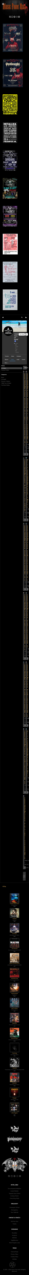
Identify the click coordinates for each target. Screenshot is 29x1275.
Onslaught (3, 379)
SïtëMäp (14, 1259)
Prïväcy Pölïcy (14, 1254)
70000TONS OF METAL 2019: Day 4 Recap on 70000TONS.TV (27, 621)
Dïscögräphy (14, 1210)
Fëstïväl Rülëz (14, 1252)
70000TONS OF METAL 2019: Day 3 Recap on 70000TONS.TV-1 (27, 553)
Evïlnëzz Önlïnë (14, 1196)
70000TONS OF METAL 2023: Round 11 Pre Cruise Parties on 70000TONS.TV (27, 408)
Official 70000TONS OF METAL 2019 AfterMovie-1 (27, 483)
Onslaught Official (14, 1207)
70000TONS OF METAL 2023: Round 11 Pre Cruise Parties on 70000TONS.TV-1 (24, 409)
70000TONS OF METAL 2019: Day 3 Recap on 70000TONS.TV (24, 690)
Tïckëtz (14, 1224)
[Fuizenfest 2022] (10, 132)
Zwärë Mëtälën (15, 1191)
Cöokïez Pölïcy (14, 1256)
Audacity (14, 1235)
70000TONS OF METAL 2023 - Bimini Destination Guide (24, 485)
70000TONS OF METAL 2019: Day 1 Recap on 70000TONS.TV (24, 757)
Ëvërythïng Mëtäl (14, 1198)
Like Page (22, 334)
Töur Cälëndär (14, 1212)
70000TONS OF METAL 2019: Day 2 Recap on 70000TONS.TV (27, 690)
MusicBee (14, 1233)
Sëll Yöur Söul (14, 1221)
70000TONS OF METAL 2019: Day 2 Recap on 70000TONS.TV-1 (24, 622)
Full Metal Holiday (5, 385)
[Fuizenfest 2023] (10, 104)
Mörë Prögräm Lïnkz (14, 1242)
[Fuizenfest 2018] (10, 160)
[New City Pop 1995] (10, 300)
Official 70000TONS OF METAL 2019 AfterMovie (27, 753)
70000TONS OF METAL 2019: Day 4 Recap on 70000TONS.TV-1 (24, 553)
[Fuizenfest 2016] (10, 216)
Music (16, 343)
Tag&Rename (14, 1240)
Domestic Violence (5, 381)
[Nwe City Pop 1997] (10, 244)
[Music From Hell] (14, 6)
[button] (22, 317)
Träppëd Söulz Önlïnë (14, 1193)
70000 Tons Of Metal (6, 383)
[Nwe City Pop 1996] (10, 272)
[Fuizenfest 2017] (10, 188)
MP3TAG (14, 1238)
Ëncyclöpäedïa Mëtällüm (14, 1188)
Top (5, 886)
